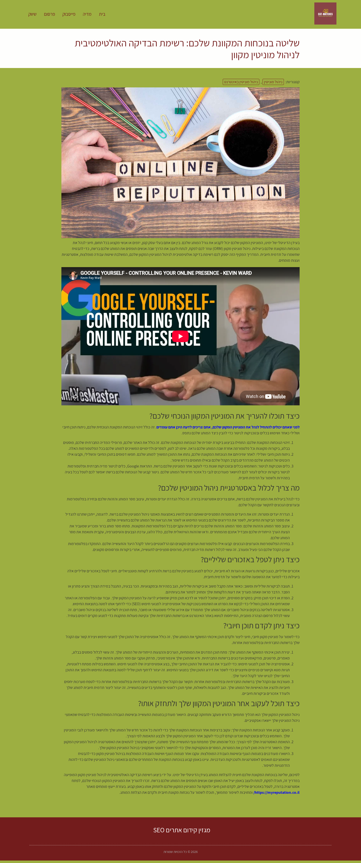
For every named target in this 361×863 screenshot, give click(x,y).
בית (102, 14)
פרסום (49, 14)
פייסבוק (68, 14)
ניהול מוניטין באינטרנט (241, 81)
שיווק (32, 14)
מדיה (87, 14)
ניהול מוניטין (273, 81)
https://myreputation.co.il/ (276, 792)
